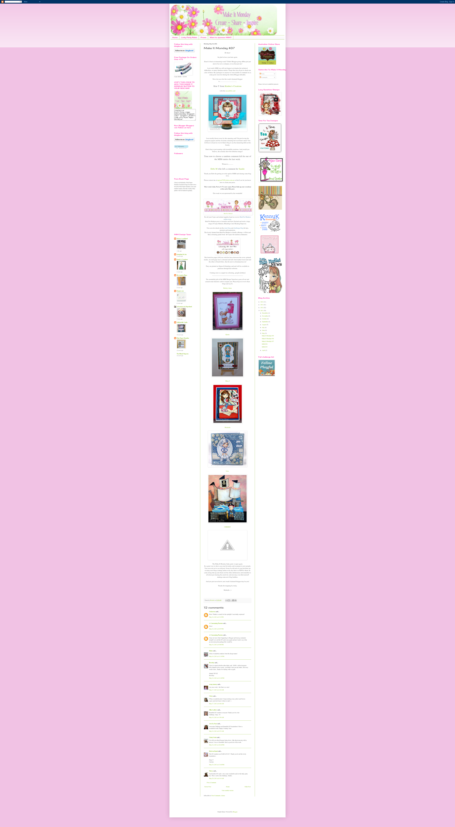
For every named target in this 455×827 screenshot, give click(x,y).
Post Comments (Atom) (218, 795)
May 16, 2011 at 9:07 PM (216, 629)
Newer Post (207, 787)
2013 (262, 305)
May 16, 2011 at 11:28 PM (216, 678)
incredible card (230, 91)
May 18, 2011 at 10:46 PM (216, 745)
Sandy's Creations (182, 259)
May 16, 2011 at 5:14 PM (216, 617)
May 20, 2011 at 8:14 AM (216, 778)
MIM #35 (264, 347)
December (265, 313)
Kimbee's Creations (233, 86)
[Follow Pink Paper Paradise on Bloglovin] (184, 52)
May (263, 333)
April (263, 350)
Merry (211, 771)
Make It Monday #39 (268, 336)
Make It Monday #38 (268, 338)
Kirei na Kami (213, 751)
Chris (211, 696)
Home (175, 37)
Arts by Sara (213, 724)
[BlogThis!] (229, 600)
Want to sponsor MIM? (221, 37)
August (264, 324)
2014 (262, 302)
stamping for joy (182, 254)
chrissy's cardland (182, 239)
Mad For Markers (228, 213)
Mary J (227, 381)
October (264, 319)
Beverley (211, 663)
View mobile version (227, 790)
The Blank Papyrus (183, 354)
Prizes (203, 37)
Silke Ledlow (213, 710)
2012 (262, 307)
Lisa (227, 471)
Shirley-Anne (227, 288)
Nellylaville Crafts (182, 322)
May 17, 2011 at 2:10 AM (216, 690)
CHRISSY (227, 527)
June (263, 330)
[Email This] (226, 600)
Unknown (212, 612)
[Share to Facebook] (233, 600)
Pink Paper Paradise (183, 338)
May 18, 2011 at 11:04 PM (216, 765)
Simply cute (180, 291)
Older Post (248, 787)
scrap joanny (213, 684)
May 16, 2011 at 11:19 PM (216, 656)
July (263, 327)
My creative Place (182, 275)
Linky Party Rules (189, 37)
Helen (211, 651)
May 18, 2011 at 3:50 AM (216, 717)
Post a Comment (211, 782)
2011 (262, 310)
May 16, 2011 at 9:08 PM (216, 644)
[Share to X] (231, 600)
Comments (264, 77)
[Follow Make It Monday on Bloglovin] (184, 141)
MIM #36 (264, 344)
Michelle (227, 427)
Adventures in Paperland (184, 307)
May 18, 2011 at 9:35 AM (216, 731)
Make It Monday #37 (268, 341)
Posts (262, 74)
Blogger (235, 812)
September (265, 322)
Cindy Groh (212, 737)
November (265, 316)
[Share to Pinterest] (235, 600)
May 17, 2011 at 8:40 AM (216, 703)
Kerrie (228, 334)
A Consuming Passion (216, 623)
